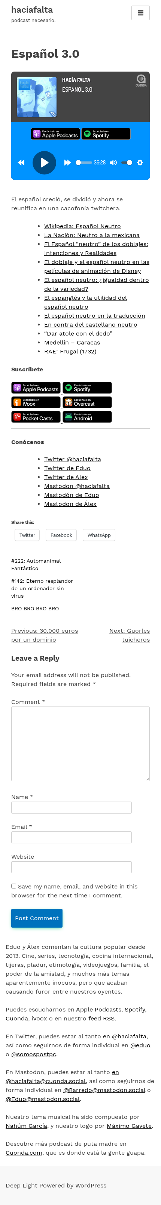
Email (21, 826)
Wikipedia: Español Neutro (82, 226)
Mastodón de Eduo (71, 494)
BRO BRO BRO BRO (35, 608)
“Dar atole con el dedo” (78, 333)
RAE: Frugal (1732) (70, 351)
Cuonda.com (24, 1152)
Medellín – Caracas (72, 342)
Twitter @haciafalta (72, 459)
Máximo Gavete (129, 1125)
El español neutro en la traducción (94, 315)
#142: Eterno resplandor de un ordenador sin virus (42, 588)
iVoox (39, 1018)
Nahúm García (26, 1125)
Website (22, 856)
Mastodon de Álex (70, 503)
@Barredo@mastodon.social (104, 1090)
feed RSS (101, 1018)
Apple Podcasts (98, 1009)
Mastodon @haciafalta (77, 486)
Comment (28, 701)
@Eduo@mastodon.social (43, 1098)
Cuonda (17, 1018)
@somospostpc (33, 1054)
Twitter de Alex (66, 477)
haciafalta (32, 10)
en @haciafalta (124, 1036)
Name (22, 796)
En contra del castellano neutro (90, 324)
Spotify (135, 1009)
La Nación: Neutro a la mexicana (92, 235)
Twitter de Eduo (67, 468)
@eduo (140, 1045)
